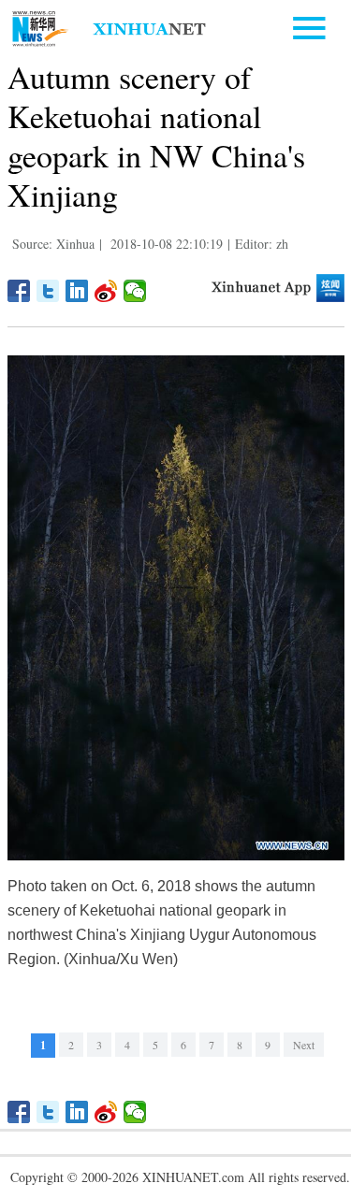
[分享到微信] (135, 291)
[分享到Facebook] (19, 291)
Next (303, 1044)
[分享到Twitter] (48, 291)
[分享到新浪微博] (106, 291)
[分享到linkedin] (77, 291)
